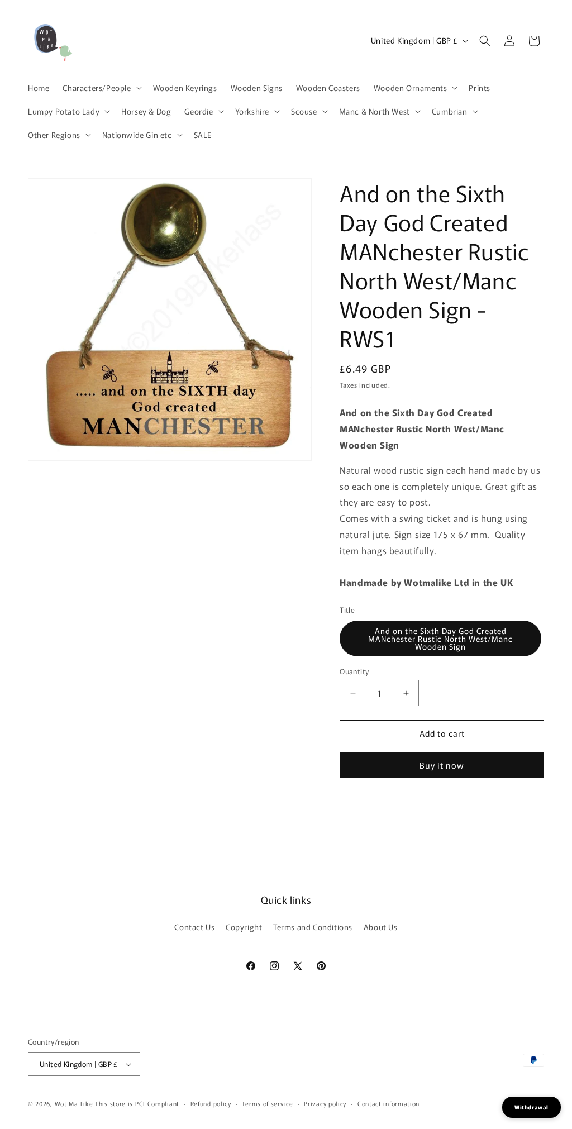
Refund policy (210, 1103)
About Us (381, 926)
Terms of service (267, 1103)
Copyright (244, 926)
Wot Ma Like (75, 1103)
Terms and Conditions (312, 926)
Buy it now (442, 765)
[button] (101, 87)
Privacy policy (325, 1103)
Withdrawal (531, 1107)
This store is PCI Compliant (137, 1103)
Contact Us (194, 926)
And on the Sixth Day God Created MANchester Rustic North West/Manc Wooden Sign (440, 638)
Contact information (389, 1103)
